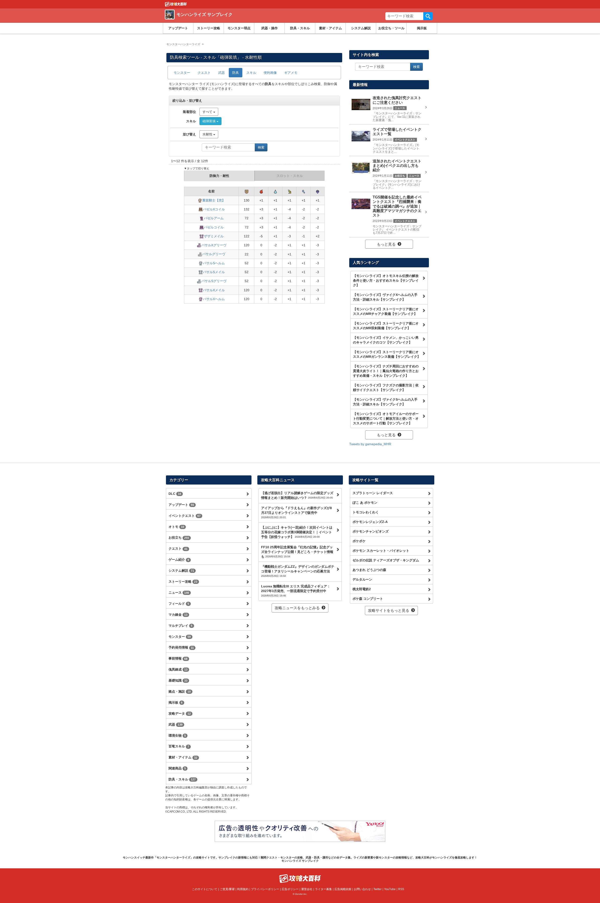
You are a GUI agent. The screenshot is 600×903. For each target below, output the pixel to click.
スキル (251, 73)
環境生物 (177, 735)
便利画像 (270, 73)
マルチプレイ (180, 625)
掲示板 (422, 28)
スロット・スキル (290, 176)
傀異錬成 (178, 669)
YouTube (390, 889)
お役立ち (179, 537)
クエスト (204, 73)
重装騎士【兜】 (213, 200)
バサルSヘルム (214, 263)
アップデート (178, 28)
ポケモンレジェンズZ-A (370, 522)
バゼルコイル (214, 227)
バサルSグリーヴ (213, 281)
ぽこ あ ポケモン (364, 502)
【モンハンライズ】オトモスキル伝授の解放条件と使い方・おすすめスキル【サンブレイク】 (386, 280)
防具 (235, 73)
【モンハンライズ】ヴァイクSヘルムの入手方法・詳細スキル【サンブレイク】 (385, 402)
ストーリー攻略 (208, 28)
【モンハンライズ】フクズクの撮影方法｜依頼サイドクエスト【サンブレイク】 (386, 387)
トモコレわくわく (365, 512)
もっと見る (386, 244)
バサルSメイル (214, 272)
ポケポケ (359, 541)
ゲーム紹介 (179, 559)
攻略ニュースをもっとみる (297, 608)
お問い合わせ (362, 889)
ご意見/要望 (227, 889)
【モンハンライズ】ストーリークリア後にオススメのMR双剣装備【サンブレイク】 (386, 325)
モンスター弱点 (239, 28)
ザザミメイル (214, 236)
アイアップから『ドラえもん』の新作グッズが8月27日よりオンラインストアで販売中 (296, 512)
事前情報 (178, 658)
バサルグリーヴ (213, 254)
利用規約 (242, 889)
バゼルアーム (214, 218)
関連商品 (177, 768)
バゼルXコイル (214, 209)
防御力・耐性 (219, 176)
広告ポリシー (290, 889)
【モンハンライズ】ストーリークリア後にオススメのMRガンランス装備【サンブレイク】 (386, 354)
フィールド (179, 603)
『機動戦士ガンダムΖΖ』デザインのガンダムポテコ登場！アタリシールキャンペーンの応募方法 (297, 571)
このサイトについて (204, 889)
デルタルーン (362, 579)
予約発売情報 (181, 647)
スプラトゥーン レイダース (372, 493)
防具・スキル (300, 28)
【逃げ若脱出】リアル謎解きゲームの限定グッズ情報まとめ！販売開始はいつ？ (297, 495)
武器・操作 (269, 28)
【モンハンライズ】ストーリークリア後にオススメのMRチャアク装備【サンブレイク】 (386, 311)
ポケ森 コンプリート (367, 599)
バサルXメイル (214, 290)
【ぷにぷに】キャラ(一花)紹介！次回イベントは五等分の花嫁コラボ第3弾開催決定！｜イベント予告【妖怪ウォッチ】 (296, 532)
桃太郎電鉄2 (361, 589)
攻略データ (180, 713)
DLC (175, 494)
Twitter (377, 889)
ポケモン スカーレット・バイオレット (380, 550)
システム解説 (361, 28)
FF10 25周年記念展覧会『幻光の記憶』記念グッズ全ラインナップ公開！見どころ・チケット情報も (297, 551)
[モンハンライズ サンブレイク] (232, 20)
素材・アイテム (330, 28)
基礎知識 (178, 680)
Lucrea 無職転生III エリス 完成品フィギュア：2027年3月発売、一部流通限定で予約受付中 (295, 590)
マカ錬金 (178, 614)
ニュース (179, 592)
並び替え (189, 134)
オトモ (176, 527)
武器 (221, 73)
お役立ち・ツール (391, 28)
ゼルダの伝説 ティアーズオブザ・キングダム (385, 560)
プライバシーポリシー (265, 889)
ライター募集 (323, 889)
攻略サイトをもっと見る (388, 610)
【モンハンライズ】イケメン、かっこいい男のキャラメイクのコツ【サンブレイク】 (386, 340)
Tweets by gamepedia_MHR (370, 444)
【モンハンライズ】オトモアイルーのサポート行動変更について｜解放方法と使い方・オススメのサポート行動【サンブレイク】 (386, 418)
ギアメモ (290, 73)
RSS (401, 889)
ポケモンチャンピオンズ (370, 531)
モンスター (182, 73)
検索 (428, 16)
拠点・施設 (180, 691)
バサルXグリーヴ (213, 245)
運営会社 (306, 889)
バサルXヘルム (214, 299)
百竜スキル (179, 746)
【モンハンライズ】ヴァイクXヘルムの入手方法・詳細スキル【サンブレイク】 (385, 297)
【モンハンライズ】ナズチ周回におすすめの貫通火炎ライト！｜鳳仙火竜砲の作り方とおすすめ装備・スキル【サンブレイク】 (386, 370)
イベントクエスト (185, 516)
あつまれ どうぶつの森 (369, 570)
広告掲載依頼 (342, 889)
